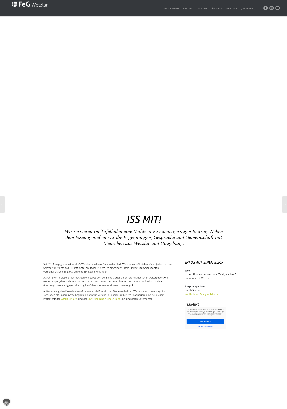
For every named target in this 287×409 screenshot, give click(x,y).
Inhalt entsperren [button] (205, 321)
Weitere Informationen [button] (205, 326)
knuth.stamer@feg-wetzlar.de (202, 294)
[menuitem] (171, 8)
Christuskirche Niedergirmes (104, 298)
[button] (6, 402)
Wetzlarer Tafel (69, 298)
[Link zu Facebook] (265, 8)
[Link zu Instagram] (271, 8)
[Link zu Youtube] (277, 8)
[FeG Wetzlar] (26, 8)
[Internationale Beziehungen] (284, 204)
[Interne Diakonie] (2, 204)
